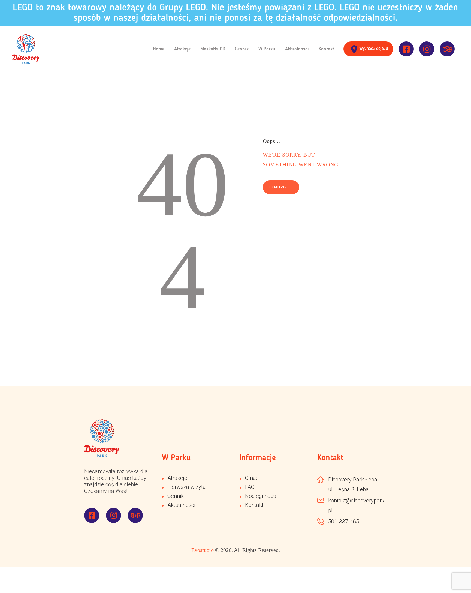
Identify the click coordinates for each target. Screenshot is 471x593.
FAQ (250, 487)
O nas (252, 478)
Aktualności (181, 505)
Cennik (175, 496)
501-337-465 (343, 521)
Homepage (278, 187)
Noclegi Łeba (260, 496)
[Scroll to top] (452, 574)
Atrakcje (177, 478)
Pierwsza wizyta (186, 487)
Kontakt (254, 505)
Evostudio (202, 550)
